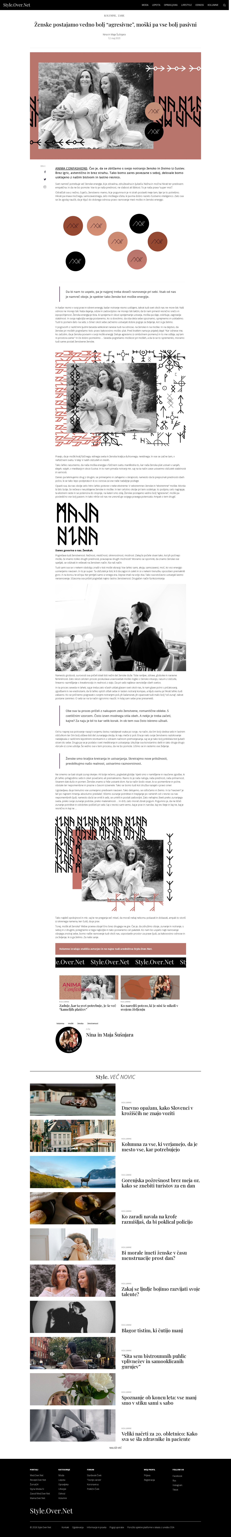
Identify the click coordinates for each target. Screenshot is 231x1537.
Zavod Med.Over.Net (40, 1493)
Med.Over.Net (36, 1475)
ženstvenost (92, 1023)
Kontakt (65, 1527)
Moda (145, 4)
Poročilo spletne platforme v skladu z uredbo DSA (150, 1527)
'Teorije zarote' (94, 1479)
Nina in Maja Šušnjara (114, 34)
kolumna (60, 1023)
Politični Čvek (93, 1489)
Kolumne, (110, 15)
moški (70, 1023)
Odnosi (199, 4)
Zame (121, 15)
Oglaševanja (78, 1527)
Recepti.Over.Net (38, 1479)
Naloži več (115, 1447)
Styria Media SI (37, 1489)
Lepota (156, 4)
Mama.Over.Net (37, 1498)
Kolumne (213, 4)
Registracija (149, 1479)
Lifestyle (186, 4)
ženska (80, 1023)
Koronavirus (93, 1484)
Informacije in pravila (96, 1527)
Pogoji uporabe (116, 1527)
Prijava (147, 1475)
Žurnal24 (34, 1484)
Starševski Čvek (94, 1475)
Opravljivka (171, 4)
